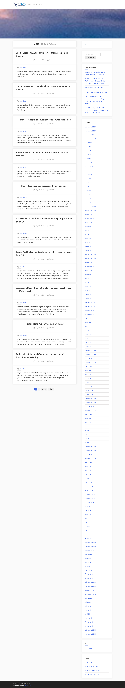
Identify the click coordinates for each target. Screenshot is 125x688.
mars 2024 (88, 195)
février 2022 (89, 295)
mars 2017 (88, 530)
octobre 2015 (89, 590)
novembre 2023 (90, 211)
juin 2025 (88, 151)
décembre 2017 (90, 494)
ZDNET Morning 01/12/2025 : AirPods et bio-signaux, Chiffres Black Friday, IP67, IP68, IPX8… (95, 80)
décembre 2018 (90, 446)
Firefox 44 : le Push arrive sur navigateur (45, 323)
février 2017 (89, 534)
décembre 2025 (90, 127)
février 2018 (89, 486)
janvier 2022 (89, 299)
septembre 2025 (90, 139)
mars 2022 (88, 291)
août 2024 (88, 175)
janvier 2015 (89, 626)
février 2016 (89, 574)
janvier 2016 (89, 578)
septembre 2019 (90, 410)
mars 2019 (88, 434)
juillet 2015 (88, 602)
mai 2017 (88, 522)
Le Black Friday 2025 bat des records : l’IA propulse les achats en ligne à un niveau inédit (96, 110)
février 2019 (89, 438)
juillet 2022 (88, 275)
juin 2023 (88, 231)
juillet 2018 (88, 466)
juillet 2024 (88, 179)
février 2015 (89, 622)
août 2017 (88, 510)
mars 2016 (88, 570)
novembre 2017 (90, 498)
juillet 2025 (88, 147)
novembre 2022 (90, 259)
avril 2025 (88, 159)
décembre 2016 (90, 542)
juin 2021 (88, 326)
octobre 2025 (89, 135)
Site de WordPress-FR (92, 674)
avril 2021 (88, 334)
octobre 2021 (89, 311)
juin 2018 (88, 470)
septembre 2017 (90, 506)
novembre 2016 (90, 546)
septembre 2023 (90, 219)
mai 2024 (88, 187)
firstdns (51, 60)
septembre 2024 (90, 171)
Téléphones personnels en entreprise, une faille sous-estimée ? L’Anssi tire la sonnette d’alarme (96, 89)
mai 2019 (88, 426)
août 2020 (88, 366)
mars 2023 (88, 243)
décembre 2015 (90, 582)
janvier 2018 (89, 490)
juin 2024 (88, 183)
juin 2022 (88, 279)
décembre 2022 (90, 255)
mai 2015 (88, 610)
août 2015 (88, 598)
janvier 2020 (89, 394)
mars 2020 (88, 386)
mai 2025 (88, 155)
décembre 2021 (90, 303)
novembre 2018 (90, 450)
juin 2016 (88, 562)
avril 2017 (88, 526)
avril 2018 (88, 478)
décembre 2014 (90, 630)
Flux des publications (92, 666)
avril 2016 (88, 566)
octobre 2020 (89, 358)
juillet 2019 (88, 418)
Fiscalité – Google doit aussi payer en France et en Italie (45, 119)
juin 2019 (88, 422)
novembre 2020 (90, 354)
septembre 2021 (90, 315)
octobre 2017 (89, 502)
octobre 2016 (89, 550)
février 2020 (89, 390)
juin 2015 (88, 606)
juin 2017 (88, 518)
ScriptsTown (27, 685)
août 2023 (88, 223)
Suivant (51, 389)
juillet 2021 (88, 322)
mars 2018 (88, 482)
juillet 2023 (88, 227)
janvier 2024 (89, 203)
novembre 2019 (90, 402)
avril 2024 (88, 191)
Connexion (88, 662)
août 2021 (88, 318)
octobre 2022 (89, 263)
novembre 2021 (90, 307)
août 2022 (88, 271)
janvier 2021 (89, 346)
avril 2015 (88, 614)
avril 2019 (88, 430)
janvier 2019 (89, 442)
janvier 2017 (89, 538)
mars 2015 (88, 618)
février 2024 (89, 199)
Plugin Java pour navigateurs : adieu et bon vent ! (44, 186)
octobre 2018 (89, 454)
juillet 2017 (88, 514)
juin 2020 (88, 374)
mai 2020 (88, 378)
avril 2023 (88, 239)
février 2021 (89, 342)
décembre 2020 (90, 350)
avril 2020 (88, 382)
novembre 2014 (90, 634)
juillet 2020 (88, 370)
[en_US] (85, 44)
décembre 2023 (90, 207)
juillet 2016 (88, 558)
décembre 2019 (90, 398)
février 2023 (89, 247)
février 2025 (89, 167)
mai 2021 (88, 330)
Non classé (23, 68)
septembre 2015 (90, 594)
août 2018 (88, 462)
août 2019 (88, 414)
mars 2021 (88, 338)
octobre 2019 (89, 406)
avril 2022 (88, 287)
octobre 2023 (89, 215)
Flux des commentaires (93, 670)
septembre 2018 (90, 458)
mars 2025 (88, 163)
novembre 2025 (90, 131)
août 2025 (88, 143)
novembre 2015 (90, 586)
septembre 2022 (90, 267)
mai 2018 (88, 474)
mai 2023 (88, 235)
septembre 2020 (90, 362)
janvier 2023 (89, 251)
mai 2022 (88, 283)
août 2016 (88, 554)
